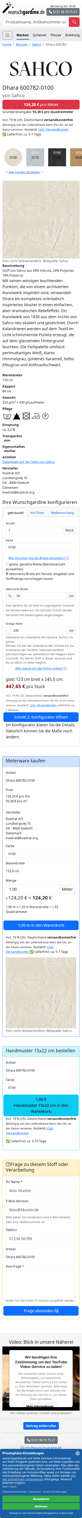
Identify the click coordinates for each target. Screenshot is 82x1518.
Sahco (36, 44)
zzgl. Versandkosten (53, 129)
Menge (11, 880)
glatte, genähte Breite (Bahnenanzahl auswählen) (35, 566)
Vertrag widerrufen (41, 1426)
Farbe (9, 540)
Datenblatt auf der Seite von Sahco (28, 462)
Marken (23, 35)
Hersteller (13, 812)
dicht (7, 440)
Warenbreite (15, 863)
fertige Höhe (14, 624)
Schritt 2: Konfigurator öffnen (41, 717)
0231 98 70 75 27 (64, 12)
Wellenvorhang (62, 513)
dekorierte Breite (17, 589)
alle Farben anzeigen (24, 172)
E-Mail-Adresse (17, 1201)
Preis (9, 790)
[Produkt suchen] (74, 22)
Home (7, 44)
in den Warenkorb (41, 925)
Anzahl (10, 523)
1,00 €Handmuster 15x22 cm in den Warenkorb (41, 1105)
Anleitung (72, 35)
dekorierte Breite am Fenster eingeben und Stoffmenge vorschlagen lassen (40, 576)
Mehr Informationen (40, 1406)
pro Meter (41, 104)
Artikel (11, 772)
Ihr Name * (14, 1182)
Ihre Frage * (15, 1266)
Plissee (56, 35)
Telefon (11, 1230)
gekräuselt (16, 513)
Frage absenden (39, 1310)
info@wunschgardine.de (43, 1447)
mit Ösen (37, 513)
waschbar (9, 451)
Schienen (40, 35)
